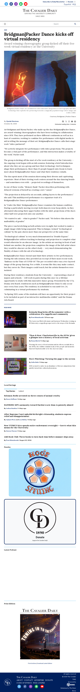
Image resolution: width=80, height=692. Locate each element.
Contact (28, 680)
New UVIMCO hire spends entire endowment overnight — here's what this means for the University (40, 426)
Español (67, 4)
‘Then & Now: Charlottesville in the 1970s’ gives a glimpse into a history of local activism (52, 336)
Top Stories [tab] (10, 391)
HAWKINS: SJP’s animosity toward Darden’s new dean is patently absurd (38, 405)
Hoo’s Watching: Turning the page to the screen (52, 359)
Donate (70, 2)
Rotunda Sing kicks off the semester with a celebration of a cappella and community (49, 313)
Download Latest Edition (44, 663)
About (20, 680)
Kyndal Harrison (12, 121)
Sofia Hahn (35, 362)
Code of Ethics (24, 683)
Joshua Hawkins (11, 408)
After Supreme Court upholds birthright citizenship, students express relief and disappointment (37, 415)
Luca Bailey (23, 419)
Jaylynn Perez (11, 419)
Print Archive (32, 663)
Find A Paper (39, 683)
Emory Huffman (11, 399)
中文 (74, 4)
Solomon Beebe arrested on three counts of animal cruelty (32, 395)
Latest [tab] (21, 391)
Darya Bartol (35, 341)
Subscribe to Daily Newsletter (54, 2)
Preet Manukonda (37, 317)
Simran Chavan (11, 431)
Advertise (39, 680)
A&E (5, 30)
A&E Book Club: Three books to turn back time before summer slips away (38, 437)
